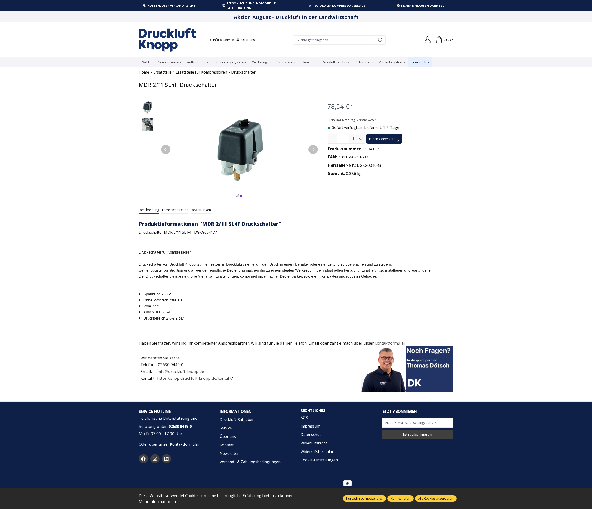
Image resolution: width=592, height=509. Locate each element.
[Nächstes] (313, 149)
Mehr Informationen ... (159, 501)
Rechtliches (313, 410)
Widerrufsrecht (314, 443)
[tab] (149, 210)
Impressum (310, 426)
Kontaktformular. (391, 343)
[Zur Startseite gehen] (168, 40)
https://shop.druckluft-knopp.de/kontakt (194, 378)
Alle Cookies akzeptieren (435, 498)
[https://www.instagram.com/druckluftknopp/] (155, 458)
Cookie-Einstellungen (319, 459)
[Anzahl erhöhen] (353, 138)
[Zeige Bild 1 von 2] (238, 196)
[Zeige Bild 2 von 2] (241, 196)
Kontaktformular (184, 444)
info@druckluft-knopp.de (180, 371)
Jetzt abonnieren (417, 434)
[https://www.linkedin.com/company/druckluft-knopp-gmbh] (166, 458)
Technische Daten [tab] (174, 210)
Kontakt (227, 444)
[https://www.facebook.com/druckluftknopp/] (143, 458)
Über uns (248, 39)
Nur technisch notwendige (364, 498)
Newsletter (229, 453)
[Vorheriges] (165, 149)
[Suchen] (380, 40)
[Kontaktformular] (139, 348)
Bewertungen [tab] (201, 210)
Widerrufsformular (317, 451)
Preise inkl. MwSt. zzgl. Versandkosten (352, 120)
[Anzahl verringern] (332, 138)
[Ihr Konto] (427, 40)
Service (226, 428)
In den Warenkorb (382, 139)
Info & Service (223, 39)
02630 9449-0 (180, 426)
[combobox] (334, 40)
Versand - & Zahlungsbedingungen (250, 461)
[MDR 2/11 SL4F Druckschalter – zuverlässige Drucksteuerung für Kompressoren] (239, 149)
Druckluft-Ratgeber (237, 419)
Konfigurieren (400, 498)
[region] (228, 149)
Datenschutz (312, 434)
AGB (304, 417)
